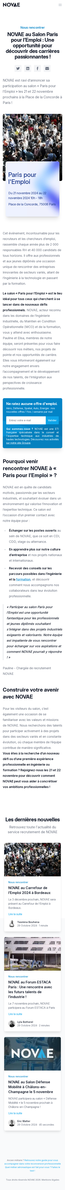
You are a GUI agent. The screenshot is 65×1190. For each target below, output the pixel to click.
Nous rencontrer (32, 27)
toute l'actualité (39, 827)
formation (23, 579)
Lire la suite (15, 914)
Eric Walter (23, 1121)
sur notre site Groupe (18, 442)
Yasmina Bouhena (28, 922)
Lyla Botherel (25, 1021)
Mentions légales (50, 1179)
